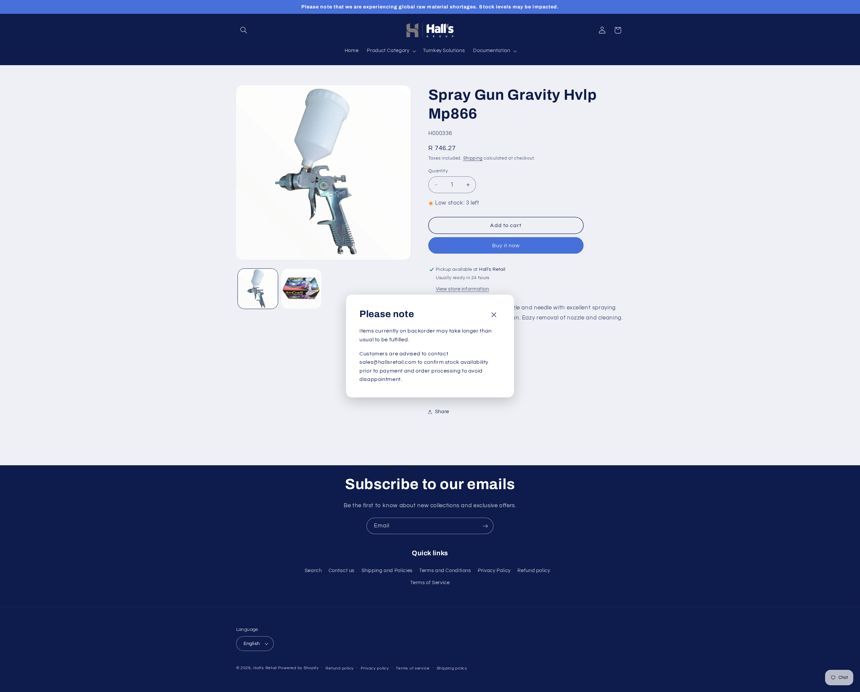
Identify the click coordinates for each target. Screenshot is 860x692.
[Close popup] (494, 315)
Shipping (473, 158)
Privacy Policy (494, 570)
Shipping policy (452, 668)
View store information (462, 289)
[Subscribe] (485, 526)
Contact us (341, 570)
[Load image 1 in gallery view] (258, 289)
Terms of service (413, 668)
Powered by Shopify (298, 668)
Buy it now (506, 245)
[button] (244, 30)
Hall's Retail (265, 668)
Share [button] (442, 411)
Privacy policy (375, 668)
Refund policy (533, 570)
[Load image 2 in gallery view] (301, 289)
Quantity (438, 171)
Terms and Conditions (445, 570)
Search (313, 570)
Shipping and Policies (387, 570)
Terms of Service (429, 582)
